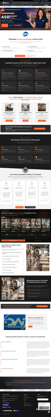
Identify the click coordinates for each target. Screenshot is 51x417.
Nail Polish (17, 217)
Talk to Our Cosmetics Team (37, 240)
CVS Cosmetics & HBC (8, 217)
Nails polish (13, 217)
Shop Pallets (25, 120)
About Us (25, 399)
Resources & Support (29, 5)
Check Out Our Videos (27, 397)
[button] (42, 2)
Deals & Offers (21, 5)
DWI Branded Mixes (6, 5)
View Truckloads (9, 120)
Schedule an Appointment (44, 0)
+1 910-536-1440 (7, 402)
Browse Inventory (20, 207)
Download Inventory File (36, 0)
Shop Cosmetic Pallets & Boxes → (13, 240)
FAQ (24, 400)
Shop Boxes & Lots (42, 120)
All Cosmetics (3, 217)
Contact (30, 326)
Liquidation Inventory (14, 5)
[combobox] (25, 3)
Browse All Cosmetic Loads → (45, 212)
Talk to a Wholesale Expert (40, 128)
